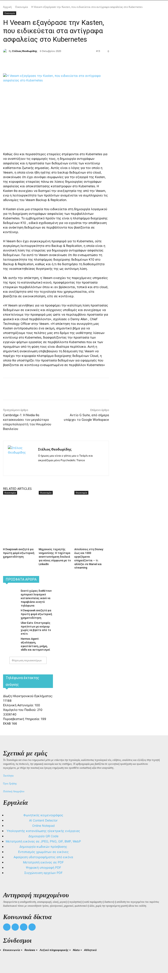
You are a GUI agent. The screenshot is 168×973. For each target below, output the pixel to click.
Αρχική (7, 7)
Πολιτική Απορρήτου (13, 791)
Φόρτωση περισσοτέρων (27, 660)
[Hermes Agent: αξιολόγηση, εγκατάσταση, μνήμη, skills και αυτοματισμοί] (10, 641)
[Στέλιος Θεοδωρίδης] (6, 51)
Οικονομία (21, 7)
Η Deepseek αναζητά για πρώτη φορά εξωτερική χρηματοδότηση (18, 553)
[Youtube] (32, 927)
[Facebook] (42, 62)
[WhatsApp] (72, 62)
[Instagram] (47, 467)
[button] (8, 958)
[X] (52, 62)
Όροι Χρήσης (10, 783)
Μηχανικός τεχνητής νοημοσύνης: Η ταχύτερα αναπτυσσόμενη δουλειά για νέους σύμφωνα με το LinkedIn (55, 557)
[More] (82, 62)
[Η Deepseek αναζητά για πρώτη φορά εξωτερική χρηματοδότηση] (19, 506)
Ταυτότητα (8, 775)
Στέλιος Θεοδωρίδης (24, 51)
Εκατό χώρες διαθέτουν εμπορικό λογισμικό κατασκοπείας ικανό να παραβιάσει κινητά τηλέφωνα (36, 598)
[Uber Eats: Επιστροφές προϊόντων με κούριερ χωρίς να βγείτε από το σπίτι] (10, 626)
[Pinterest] (62, 62)
